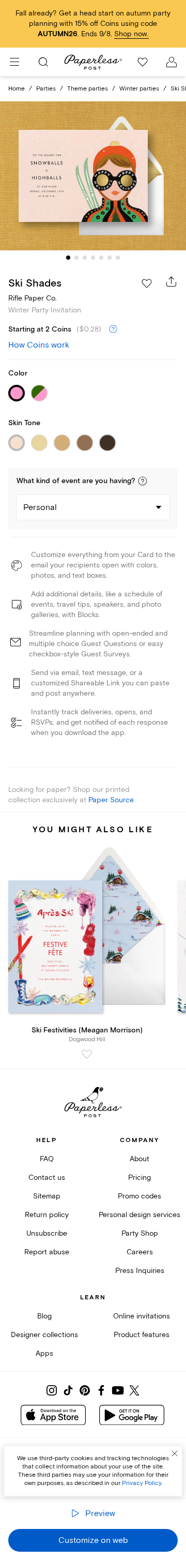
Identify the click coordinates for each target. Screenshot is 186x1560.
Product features (141, 1334)
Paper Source (111, 800)
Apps (44, 1353)
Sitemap (46, 1196)
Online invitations (141, 1316)
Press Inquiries (139, 1270)
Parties (46, 89)
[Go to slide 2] (76, 258)
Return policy (47, 1214)
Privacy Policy (141, 1483)
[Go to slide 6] (109, 258)
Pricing (139, 1177)
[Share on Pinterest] (85, 1390)
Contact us (46, 1177)
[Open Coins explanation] (113, 329)
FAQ (47, 1158)
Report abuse (46, 1252)
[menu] (14, 62)
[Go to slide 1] (68, 258)
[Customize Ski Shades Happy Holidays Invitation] (93, 176)
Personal (40, 507)
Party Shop (139, 1233)
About (139, 1158)
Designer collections (44, 1334)
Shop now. (131, 33)
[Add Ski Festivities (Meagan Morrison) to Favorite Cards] (87, 1054)
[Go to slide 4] (93, 258)
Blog (44, 1316)
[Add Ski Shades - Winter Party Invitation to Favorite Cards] (147, 283)
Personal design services (139, 1214)
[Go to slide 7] (118, 258)
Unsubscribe (46, 1233)
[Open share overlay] (171, 281)
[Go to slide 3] (85, 258)
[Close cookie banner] (174, 1453)
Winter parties (139, 89)
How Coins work (38, 345)
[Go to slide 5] (101, 258)
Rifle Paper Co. (32, 298)
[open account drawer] (171, 62)
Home (16, 89)
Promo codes (139, 1196)
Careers (140, 1252)
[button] (142, 481)
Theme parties (87, 89)
